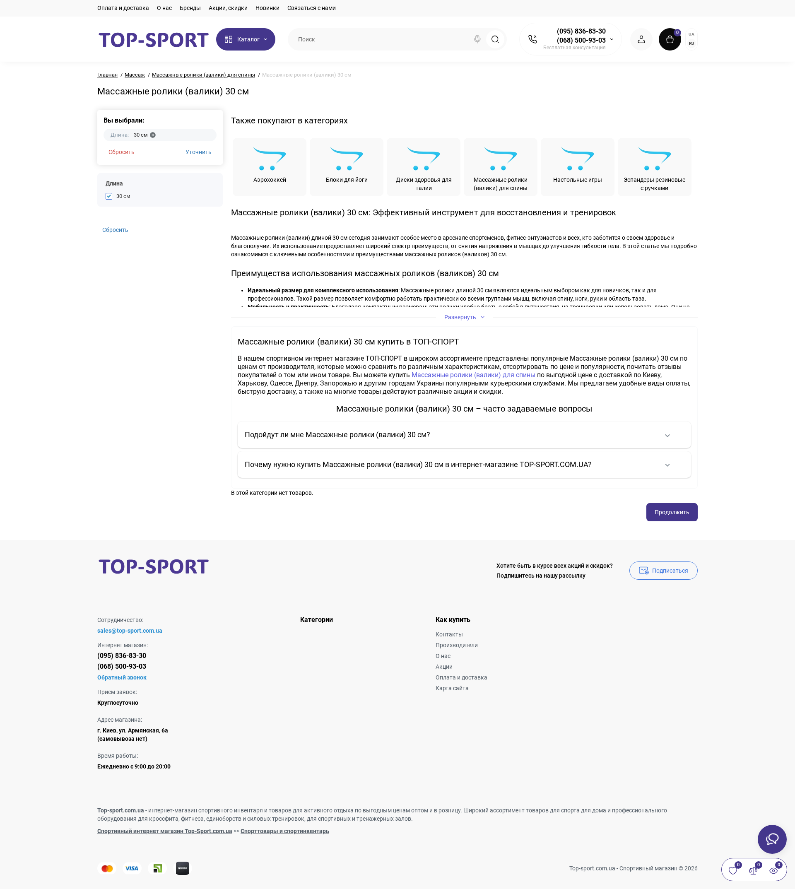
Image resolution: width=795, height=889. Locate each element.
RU (691, 43)
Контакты (449, 634)
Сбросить (121, 152)
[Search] (477, 39)
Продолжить (672, 512)
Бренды (190, 8)
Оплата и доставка (123, 8)
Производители (457, 645)
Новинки (267, 8)
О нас (164, 8)
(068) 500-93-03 (581, 40)
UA (691, 34)
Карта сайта (452, 688)
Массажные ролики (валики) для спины (473, 375)
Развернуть (460, 317)
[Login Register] (641, 39)
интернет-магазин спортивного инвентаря (205, 810)
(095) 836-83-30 (581, 31)
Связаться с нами (311, 8)
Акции (444, 666)
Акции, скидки (228, 8)
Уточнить (199, 152)
